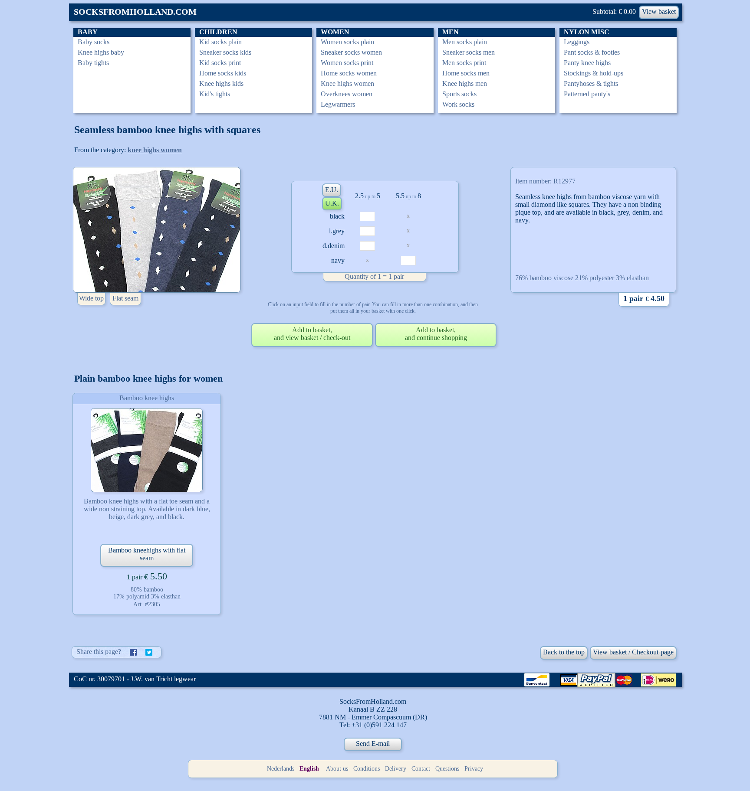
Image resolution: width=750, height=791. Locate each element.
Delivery (395, 768)
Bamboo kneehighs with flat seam (146, 554)
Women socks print (347, 62)
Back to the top (564, 652)
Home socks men (466, 73)
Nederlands (280, 768)
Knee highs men (464, 83)
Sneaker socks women (351, 52)
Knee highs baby (101, 52)
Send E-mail (373, 743)
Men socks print (464, 62)
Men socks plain (464, 42)
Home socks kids (222, 73)
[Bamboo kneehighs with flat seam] (147, 450)
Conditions (366, 768)
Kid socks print (220, 62)
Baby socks (93, 42)
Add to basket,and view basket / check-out (312, 333)
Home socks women (349, 73)
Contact (420, 768)
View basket (659, 11)
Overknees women (346, 94)
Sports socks (459, 94)
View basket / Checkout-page (633, 652)
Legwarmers (338, 104)
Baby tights (93, 62)
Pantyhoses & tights (591, 83)
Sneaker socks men (468, 52)
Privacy (473, 768)
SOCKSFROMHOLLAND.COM (135, 11)
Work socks (458, 104)
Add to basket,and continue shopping (436, 333)
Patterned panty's (587, 94)
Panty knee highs (587, 62)
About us (337, 768)
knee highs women (155, 150)
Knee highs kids (221, 83)
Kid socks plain (220, 42)
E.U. (331, 189)
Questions (447, 768)
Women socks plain (347, 42)
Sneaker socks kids (225, 52)
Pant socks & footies (592, 52)
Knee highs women (347, 83)
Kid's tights (214, 94)
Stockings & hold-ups (593, 73)
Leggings (576, 42)
